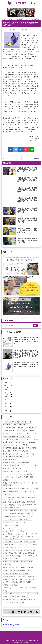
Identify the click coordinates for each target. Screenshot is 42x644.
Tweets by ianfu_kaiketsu (11, 625)
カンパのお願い (8, 474)
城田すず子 (34, 550)
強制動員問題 (7, 486)
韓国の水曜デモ (8, 425)
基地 (15, 553)
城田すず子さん (8, 553)
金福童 (5, 442)
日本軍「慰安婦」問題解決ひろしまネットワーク (18, 457)
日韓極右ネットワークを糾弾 (19, 573)
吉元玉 (10, 468)
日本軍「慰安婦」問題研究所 (12, 508)
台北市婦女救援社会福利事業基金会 (14, 550)
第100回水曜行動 (31, 448)
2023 (7, 390)
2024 (7, 388)
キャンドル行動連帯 (19, 531)
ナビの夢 (6, 477)
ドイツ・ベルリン (25, 436)
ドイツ (33, 454)
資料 (27, 513)
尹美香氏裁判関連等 (9, 430)
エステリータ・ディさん (10, 525)
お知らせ (27, 427)
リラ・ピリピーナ (17, 454)
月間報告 (25, 445)
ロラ (25, 541)
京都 (29, 544)
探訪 (35, 505)
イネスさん (27, 519)
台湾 (4, 468)
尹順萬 (35, 556)
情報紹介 (17, 559)
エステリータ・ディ (19, 522)
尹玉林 (30, 556)
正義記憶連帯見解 (18, 582)
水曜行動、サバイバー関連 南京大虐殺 (15, 588)
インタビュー (7, 522)
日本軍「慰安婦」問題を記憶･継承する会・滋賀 (18, 489)
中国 (10, 459)
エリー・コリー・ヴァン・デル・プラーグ (16, 528)
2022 (7, 392)
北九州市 (13, 547)
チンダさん (6, 454)
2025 (7, 385)
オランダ (31, 491)
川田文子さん (12, 505)
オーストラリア (8, 494)
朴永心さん (28, 579)
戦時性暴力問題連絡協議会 (22, 425)
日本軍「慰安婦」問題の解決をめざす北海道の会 (18, 570)
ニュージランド (25, 534)
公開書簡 (6, 547)
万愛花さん (32, 541)
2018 (7, 401)
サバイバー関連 (8, 439)
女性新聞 (6, 556)
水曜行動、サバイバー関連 (11, 471)
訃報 (37, 430)
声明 (17, 422)
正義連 (5, 459)
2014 (7, 411)
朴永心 (21, 579)
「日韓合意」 (21, 516)
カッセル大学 (7, 531)
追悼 (4, 491)
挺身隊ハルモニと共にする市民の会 (14, 562)
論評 (27, 471)
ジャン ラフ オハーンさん (11, 534)
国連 (4, 502)
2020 (7, 397)
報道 (14, 459)
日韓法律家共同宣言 (9, 576)
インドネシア (34, 439)
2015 (7, 408)
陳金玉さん (15, 602)
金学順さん (6, 602)
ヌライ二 (34, 534)
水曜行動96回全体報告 (10, 585)
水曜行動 (34, 427)
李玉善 (35, 579)
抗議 (24, 442)
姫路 (11, 556)
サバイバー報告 (8, 445)
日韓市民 (6, 573)
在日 (28, 550)
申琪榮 (5, 591)
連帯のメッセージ (21, 596)
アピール (6, 519)
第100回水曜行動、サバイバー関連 (14, 513)
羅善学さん (6, 596)
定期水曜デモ (7, 427)
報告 (30, 422)
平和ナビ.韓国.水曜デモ (24, 505)
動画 (31, 477)
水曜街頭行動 (32, 588)
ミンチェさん (18, 541)
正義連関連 (26, 29)
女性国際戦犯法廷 (28, 553)
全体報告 (35, 544)
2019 (7, 399)
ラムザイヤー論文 (15, 477)
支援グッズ (6, 565)
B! (21, 149)
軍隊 (32, 513)
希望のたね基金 (8, 559)
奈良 (20, 553)
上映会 (35, 465)
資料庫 (16, 439)
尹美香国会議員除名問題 (10, 436)
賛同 (13, 596)
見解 (14, 427)
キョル (16, 474)
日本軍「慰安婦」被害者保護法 (12, 511)
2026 (7, 383)
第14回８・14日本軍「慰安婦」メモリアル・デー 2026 (20, 594)
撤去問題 (29, 562)
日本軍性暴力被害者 (30, 511)
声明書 (10, 502)
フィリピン (17, 445)
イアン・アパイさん (16, 519)
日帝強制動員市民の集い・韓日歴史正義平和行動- (18, 567)
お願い (22, 465)
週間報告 (20, 427)
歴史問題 (28, 582)
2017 (7, 404)
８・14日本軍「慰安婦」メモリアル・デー (23, 433)
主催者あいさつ (22, 544)
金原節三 (32, 599)
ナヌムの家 (20, 430)
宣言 (4, 505)
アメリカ (29, 465)
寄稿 (24, 556)
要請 (17, 465)
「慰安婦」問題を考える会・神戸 (22, 451)
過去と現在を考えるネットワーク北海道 (15, 599)
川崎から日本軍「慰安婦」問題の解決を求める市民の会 (20, 483)
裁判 (4, 451)
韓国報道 (6, 433)
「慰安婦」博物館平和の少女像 (17, 491)
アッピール (30, 516)
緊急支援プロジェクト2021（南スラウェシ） (17, 462)
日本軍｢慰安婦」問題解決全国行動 (13, 448)
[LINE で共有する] (31, 149)
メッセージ (6, 465)
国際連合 (6, 480)
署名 (22, 471)
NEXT (36, 158)
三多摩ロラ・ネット (9, 544)
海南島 (36, 489)
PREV (6, 158)
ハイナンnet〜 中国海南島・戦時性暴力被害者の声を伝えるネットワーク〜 (20, 537)
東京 (27, 430)
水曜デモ (27, 454)
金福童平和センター (9, 516)
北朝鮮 (19, 547)
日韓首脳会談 (21, 576)
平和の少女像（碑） (15, 442)
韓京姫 (22, 602)
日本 (9, 451)
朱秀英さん (13, 579)
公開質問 (25, 477)
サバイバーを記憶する (27, 474)
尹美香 (32, 430)
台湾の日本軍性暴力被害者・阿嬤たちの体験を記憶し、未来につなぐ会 (20, 498)
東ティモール (17, 468)
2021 (7, 394)
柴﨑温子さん (7, 582)
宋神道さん (18, 556)
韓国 (13, 422)
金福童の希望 (31, 442)
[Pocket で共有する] (26, 149)
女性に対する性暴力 (19, 502)
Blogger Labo (24, 642)
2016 (7, 406)
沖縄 (13, 465)
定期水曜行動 (31, 502)
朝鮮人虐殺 (30, 576)
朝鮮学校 (6, 579)
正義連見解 (23, 422)
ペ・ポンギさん (8, 541)
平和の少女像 (24, 439)
